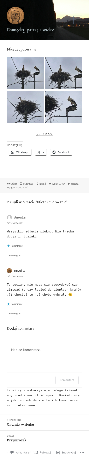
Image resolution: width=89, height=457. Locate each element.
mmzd (43, 183)
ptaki (25, 187)
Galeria (14, 183)
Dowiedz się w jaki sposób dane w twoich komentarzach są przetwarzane (44, 400)
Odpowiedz (16, 255)
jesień (18, 187)
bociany (74, 183)
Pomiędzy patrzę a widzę (30, 30)
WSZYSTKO (58, 183)
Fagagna (11, 187)
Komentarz (67, 380)
